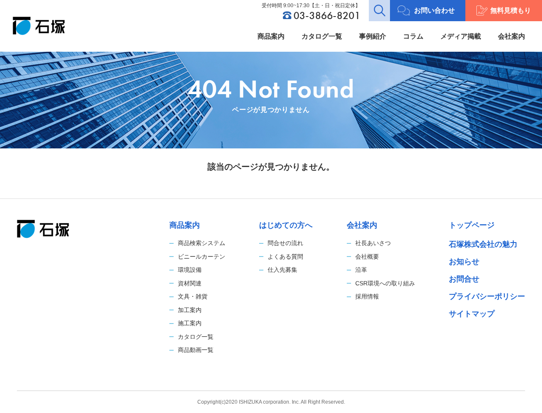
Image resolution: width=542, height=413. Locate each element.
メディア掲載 (460, 36)
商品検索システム (201, 243)
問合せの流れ (285, 243)
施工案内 (190, 323)
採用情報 (367, 296)
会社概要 (367, 256)
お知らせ (464, 261)
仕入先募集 (282, 269)
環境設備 (190, 269)
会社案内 (511, 36)
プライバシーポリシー (487, 296)
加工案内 (190, 310)
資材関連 (190, 283)
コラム (413, 36)
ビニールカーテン (201, 256)
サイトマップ (472, 314)
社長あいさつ (373, 243)
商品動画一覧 (195, 349)
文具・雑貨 (192, 296)
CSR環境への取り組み (385, 283)
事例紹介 (372, 36)
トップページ (472, 225)
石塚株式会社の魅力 (483, 244)
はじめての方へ (285, 225)
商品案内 (271, 36)
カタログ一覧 (321, 36)
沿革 (361, 269)
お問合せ (464, 279)
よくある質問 (285, 256)
